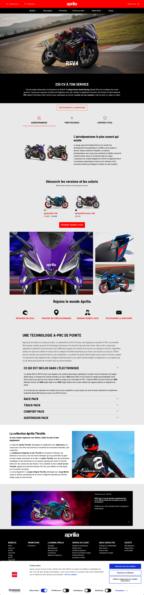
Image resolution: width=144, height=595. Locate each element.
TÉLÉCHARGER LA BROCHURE (72, 108)
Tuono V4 (11, 548)
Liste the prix (52, 553)
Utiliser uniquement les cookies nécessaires (125, 580)
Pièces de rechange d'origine (81, 553)
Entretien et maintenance (80, 546)
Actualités (51, 546)
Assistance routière (78, 557)
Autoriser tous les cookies (125, 566)
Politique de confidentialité (107, 546)
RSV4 (10, 546)
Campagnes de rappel (106, 553)
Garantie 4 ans (76, 548)
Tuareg (10, 555)
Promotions (32, 546)
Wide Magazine (52, 548)
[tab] (39, 120)
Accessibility (129, 550)
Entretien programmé (79, 550)
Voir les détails (70, 574)
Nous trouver (103, 548)
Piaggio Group (129, 548)
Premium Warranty (78, 555)
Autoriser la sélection (125, 573)
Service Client (103, 550)
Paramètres (120, 591)
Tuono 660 (11, 553)
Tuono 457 (11, 560)
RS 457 (10, 557)
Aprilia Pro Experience (55, 555)
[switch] (66, 590)
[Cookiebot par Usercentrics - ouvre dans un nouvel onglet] (14, 590)
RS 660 (10, 550)
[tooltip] (45, 210)
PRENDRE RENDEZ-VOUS (72, 225)
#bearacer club (52, 550)
